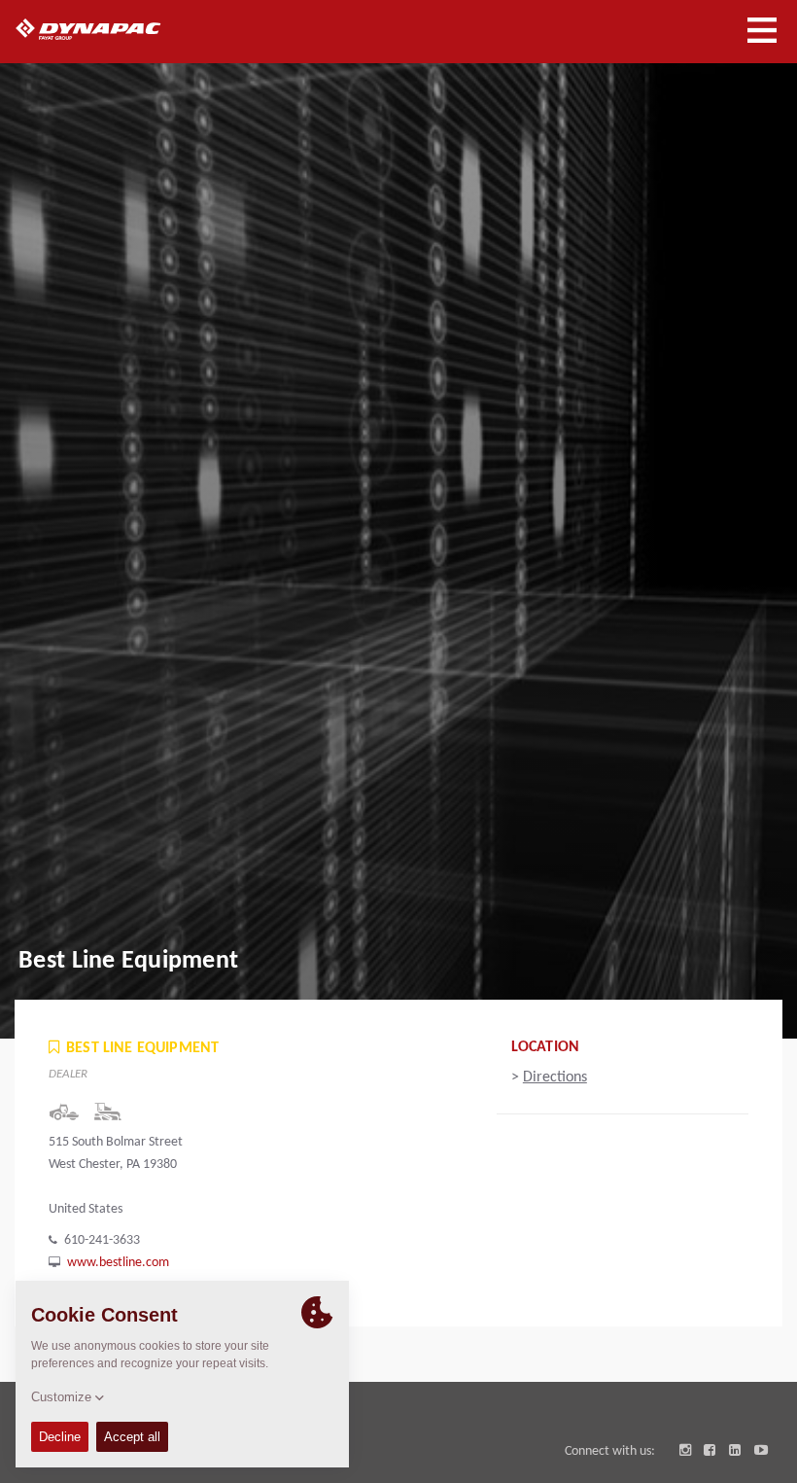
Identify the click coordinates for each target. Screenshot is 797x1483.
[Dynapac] (110, 29)
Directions (555, 1077)
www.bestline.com (118, 1262)
